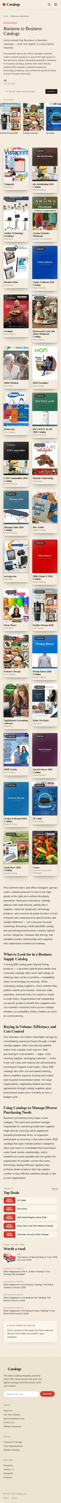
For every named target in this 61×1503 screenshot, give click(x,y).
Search (51, 91)
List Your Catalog (12, 1414)
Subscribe (47, 1394)
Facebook (8, 1465)
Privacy (15, 1498)
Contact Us (9, 1422)
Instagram (8, 1473)
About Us (8, 1410)
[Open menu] (56, 4)
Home (6, 16)
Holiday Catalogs (12, 1450)
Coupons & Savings (13, 1442)
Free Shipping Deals (13, 1446)
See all (54, 1188)
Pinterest (8, 1477)
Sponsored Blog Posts (14, 1418)
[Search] (49, 4)
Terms (6, 1498)
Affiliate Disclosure (12, 1426)
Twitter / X (8, 1469)
